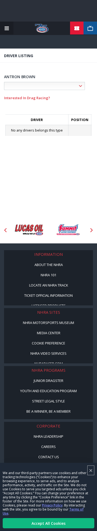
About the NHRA (48, 264)
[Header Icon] (6, 28)
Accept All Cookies (48, 523)
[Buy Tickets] (77, 28)
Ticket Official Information (48, 295)
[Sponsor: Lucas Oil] (29, 230)
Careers (48, 446)
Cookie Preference (48, 343)
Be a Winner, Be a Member (48, 411)
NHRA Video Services (48, 353)
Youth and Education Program (48, 390)
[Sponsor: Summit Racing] (68, 230)
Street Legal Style (48, 401)
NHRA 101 (48, 275)
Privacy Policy (52, 505)
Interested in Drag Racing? (27, 97)
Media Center (48, 332)
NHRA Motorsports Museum (48, 322)
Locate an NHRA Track (48, 285)
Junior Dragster (48, 380)
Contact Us (48, 456)
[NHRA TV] (90, 28)
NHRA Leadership (48, 436)
